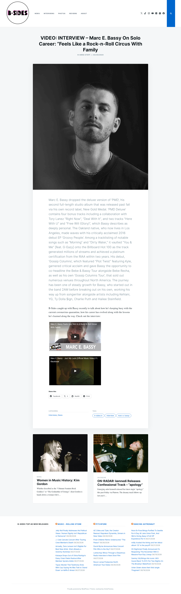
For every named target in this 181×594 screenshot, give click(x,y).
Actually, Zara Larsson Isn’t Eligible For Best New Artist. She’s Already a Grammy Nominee (71, 549)
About (84, 13)
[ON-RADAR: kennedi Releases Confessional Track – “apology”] (120, 453)
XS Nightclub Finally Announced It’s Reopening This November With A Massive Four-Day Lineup (145, 552)
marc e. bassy (123, 415)
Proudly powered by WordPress (78, 589)
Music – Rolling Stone (70, 524)
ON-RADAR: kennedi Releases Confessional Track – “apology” (120, 482)
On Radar (101, 477)
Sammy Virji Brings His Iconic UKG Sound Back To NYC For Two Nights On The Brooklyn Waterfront (147, 561)
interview (110, 415)
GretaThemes (108, 589)
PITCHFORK (101, 524)
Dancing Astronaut (144, 524)
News (37, 13)
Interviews (49, 13)
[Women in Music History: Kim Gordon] (60, 453)
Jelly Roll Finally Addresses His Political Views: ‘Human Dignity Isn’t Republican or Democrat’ (71, 533)
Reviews (73, 13)
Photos (61, 13)
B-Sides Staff (84, 55)
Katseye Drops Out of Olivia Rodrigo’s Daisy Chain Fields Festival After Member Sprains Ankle (71, 558)
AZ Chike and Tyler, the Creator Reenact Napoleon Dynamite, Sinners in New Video (109, 533)
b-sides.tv (98, 415)
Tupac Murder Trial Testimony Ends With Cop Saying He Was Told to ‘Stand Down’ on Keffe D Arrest (71, 567)
